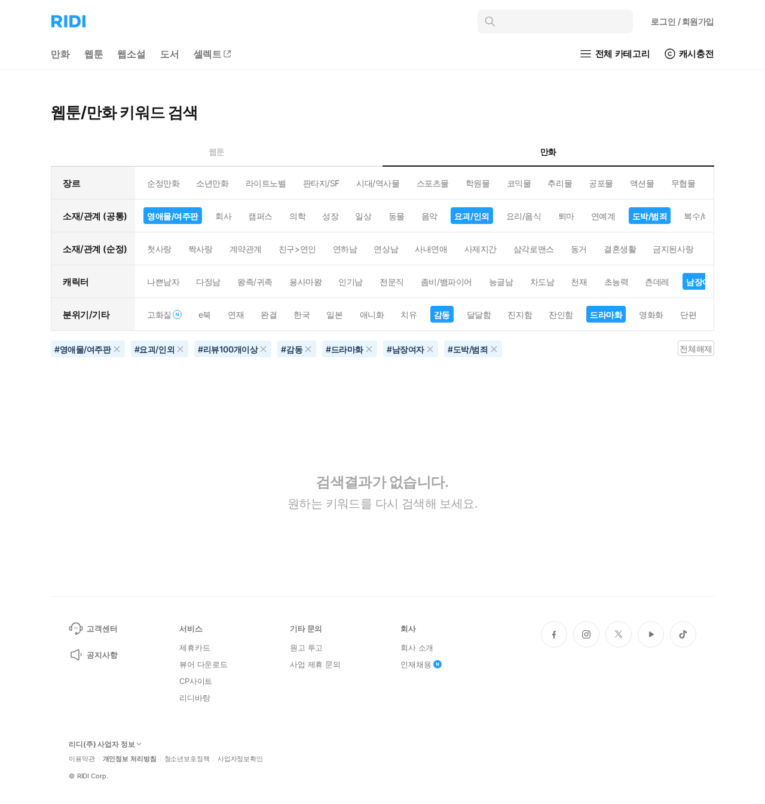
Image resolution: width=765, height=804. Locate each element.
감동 (442, 314)
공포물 (601, 183)
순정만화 (163, 183)
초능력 (616, 282)
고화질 (159, 314)
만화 (60, 54)
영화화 (651, 314)
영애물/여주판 (172, 216)
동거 (579, 249)
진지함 (519, 314)
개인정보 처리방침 (130, 759)
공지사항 (102, 654)
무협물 (683, 183)
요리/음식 (523, 216)
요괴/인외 (471, 216)
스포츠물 (433, 183)
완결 (269, 314)
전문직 (392, 282)
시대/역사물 (377, 183)
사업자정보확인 (240, 759)
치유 (408, 314)
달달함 (479, 314)
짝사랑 (200, 249)
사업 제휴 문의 (315, 664)
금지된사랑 (673, 249)
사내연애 (431, 249)
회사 (223, 216)
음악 (429, 216)
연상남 (386, 249)
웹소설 (131, 54)
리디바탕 (194, 697)
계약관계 (246, 249)
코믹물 (519, 183)
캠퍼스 (260, 216)
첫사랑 (159, 249)
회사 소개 (416, 647)
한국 (301, 314)
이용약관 (82, 759)
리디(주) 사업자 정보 (102, 744)
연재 (236, 314)
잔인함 (561, 314)
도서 (169, 54)
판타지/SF (321, 183)
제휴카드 (194, 647)
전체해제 (696, 348)
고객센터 (102, 628)
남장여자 (702, 282)
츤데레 (657, 282)
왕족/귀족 (255, 282)
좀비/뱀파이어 (446, 282)
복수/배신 (701, 216)
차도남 (542, 282)
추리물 (559, 183)
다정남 (208, 282)
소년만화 (212, 183)
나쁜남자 (163, 282)
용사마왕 (305, 282)
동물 (396, 216)
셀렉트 (208, 54)
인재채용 (415, 664)
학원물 (478, 183)
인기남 (350, 282)
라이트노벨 (266, 183)
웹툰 (93, 54)
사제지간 (480, 249)
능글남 (501, 282)
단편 (688, 314)
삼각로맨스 (533, 249)
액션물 (642, 183)
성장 (330, 216)
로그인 (682, 21)
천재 (579, 282)
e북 (204, 314)
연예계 (603, 216)
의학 (297, 216)
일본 (334, 314)
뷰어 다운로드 (203, 664)
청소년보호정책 (187, 759)
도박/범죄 (650, 216)
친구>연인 (297, 249)
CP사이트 (195, 681)
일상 (363, 216)
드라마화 (606, 314)
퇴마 (566, 216)
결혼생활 (620, 249)
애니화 (372, 314)
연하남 (345, 249)
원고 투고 (306, 647)
